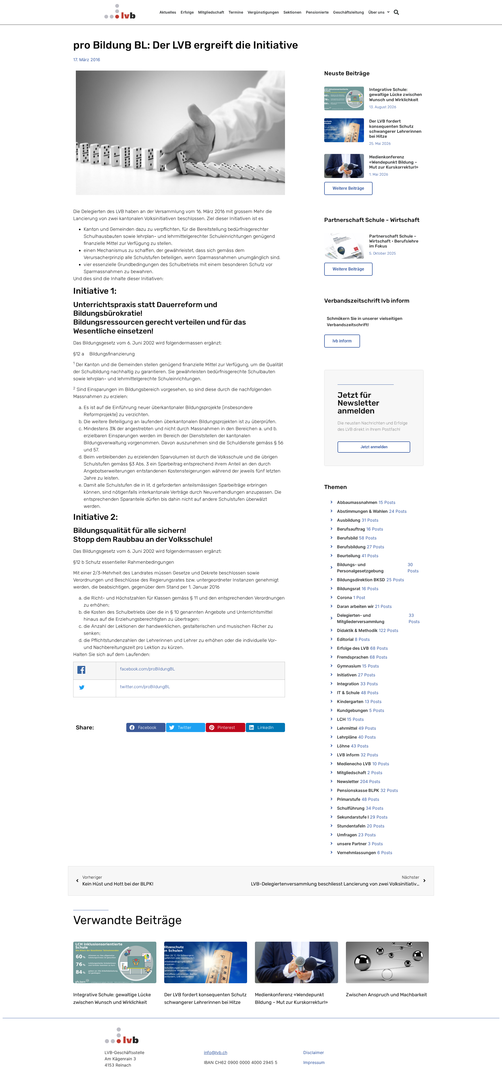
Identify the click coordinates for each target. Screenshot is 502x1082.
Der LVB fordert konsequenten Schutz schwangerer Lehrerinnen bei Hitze (395, 129)
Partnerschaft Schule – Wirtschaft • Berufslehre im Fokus (393, 241)
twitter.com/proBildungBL (145, 686)
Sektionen (292, 12)
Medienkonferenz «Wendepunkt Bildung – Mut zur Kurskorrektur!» (393, 161)
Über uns (376, 12)
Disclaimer (313, 1052)
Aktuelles (167, 12)
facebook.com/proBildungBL (147, 668)
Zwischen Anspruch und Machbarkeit (386, 995)
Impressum (314, 1062)
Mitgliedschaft (211, 12)
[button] (396, 12)
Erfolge (187, 12)
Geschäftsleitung (348, 12)
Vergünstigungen (263, 12)
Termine (236, 12)
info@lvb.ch (215, 1052)
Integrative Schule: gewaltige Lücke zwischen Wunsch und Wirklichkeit (395, 94)
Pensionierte (317, 12)
